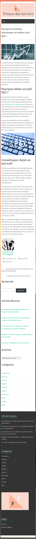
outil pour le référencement (15, 104)
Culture (4, 380)
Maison (4, 391)
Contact (3, 524)
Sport (3, 405)
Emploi (3, 384)
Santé (3, 398)
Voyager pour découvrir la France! (19, 276)
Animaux (4, 377)
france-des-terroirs (10, 258)
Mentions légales (6, 527)
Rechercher (21, 290)
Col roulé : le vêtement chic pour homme (15, 343)
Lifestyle (4, 387)
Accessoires (8, 261)
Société (3, 401)
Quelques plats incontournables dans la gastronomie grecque (17, 270)
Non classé (5, 394)
